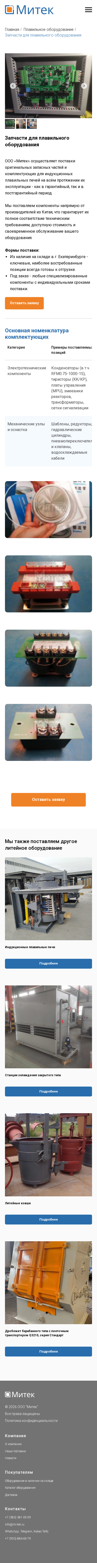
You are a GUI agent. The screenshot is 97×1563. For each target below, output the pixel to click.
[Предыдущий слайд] (13, 86)
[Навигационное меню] (88, 9)
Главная (12, 29)
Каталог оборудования (20, 1487)
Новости (10, 1458)
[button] (24, 303)
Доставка (11, 1495)
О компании (13, 1444)
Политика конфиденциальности (31, 1421)
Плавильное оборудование (49, 29)
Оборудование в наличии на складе (29, 1481)
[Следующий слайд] (84, 86)
